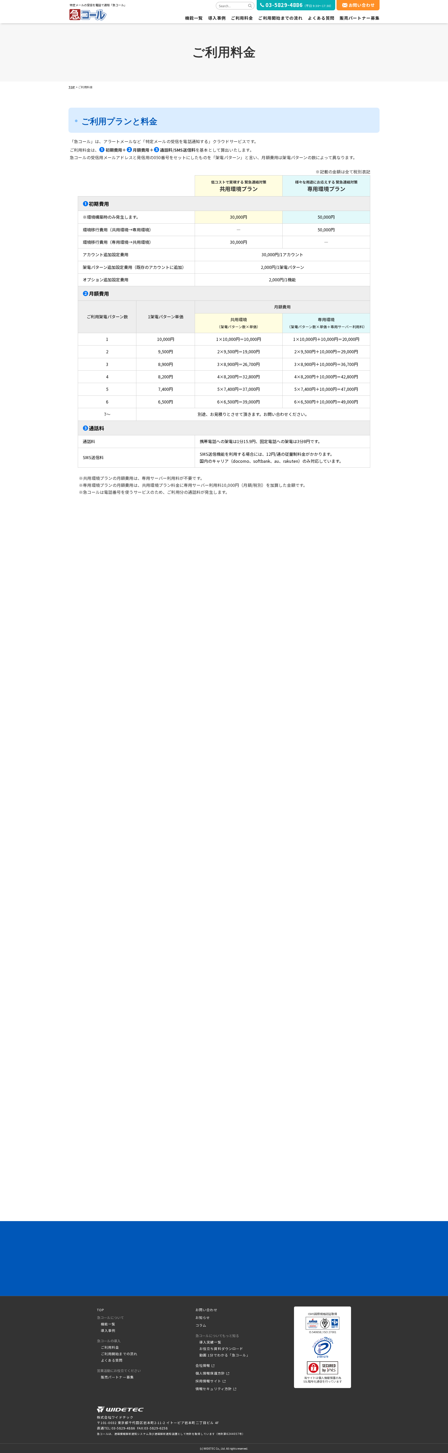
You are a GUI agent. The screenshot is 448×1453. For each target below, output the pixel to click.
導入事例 (217, 17)
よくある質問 (321, 17)
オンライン (271, 1265)
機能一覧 (194, 17)
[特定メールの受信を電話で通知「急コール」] (120, 1411)
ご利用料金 (242, 17)
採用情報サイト (208, 1380)
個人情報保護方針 (210, 1373)
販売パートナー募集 (360, 17)
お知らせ (202, 1317)
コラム (200, 1325)
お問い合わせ (362, 5)
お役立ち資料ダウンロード (221, 1348)
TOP (71, 87)
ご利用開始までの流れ (280, 17)
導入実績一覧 (210, 1342)
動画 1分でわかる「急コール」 (224, 1355)
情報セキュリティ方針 (213, 1388)
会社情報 (202, 1365)
